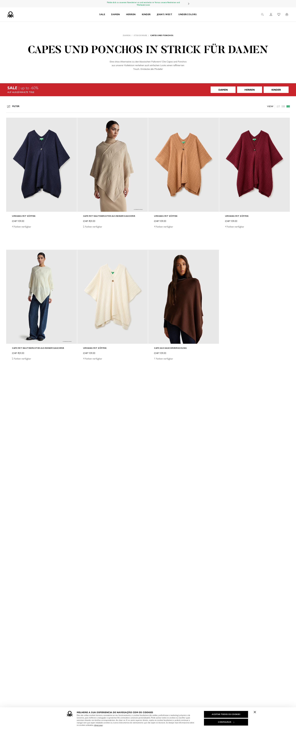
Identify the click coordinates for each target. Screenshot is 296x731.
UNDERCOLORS (187, 14)
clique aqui (98, 725)
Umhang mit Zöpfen (23, 216)
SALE (102, 14)
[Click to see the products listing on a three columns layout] (288, 106)
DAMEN (115, 14)
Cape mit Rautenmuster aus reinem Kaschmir (109, 216)
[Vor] (188, 3)
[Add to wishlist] (11, 121)
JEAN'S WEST (164, 14)
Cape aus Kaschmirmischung (170, 348)
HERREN (131, 14)
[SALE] (148, 89)
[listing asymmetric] (278, 106)
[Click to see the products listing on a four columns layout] (283, 106)
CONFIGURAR (224, 722)
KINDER (146, 14)
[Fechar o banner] (255, 712)
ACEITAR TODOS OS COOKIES (226, 714)
